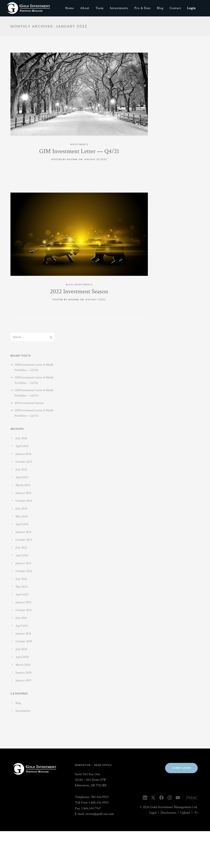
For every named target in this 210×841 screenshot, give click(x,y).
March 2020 (23, 665)
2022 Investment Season (79, 292)
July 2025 (21, 469)
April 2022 (22, 594)
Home (69, 8)
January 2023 (23, 563)
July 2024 (21, 509)
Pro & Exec (142, 8)
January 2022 (23, 602)
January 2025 (23, 493)
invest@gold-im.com (100, 814)
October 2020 (24, 641)
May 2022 (21, 587)
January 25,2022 (95, 159)
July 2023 (21, 548)
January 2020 (24, 673)
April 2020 (22, 657)
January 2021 (23, 633)
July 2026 (21, 438)
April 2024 (22, 524)
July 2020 (21, 649)
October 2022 (24, 571)
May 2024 (21, 516)
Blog (160, 8)
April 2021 (22, 626)
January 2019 (23, 680)
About (84, 8)
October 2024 (24, 501)
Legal (152, 812)
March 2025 (23, 485)
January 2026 (23, 454)
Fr (196, 812)
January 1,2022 (95, 299)
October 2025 (24, 462)
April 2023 (22, 555)
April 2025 (22, 477)
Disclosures (168, 812)
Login (191, 8)
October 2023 (24, 540)
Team (100, 8)
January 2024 (23, 532)
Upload (185, 812)
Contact (175, 8)
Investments (119, 8)
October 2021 (24, 610)
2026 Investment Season (29, 403)
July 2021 (21, 618)
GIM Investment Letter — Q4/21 (79, 151)
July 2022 (21, 579)
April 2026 (22, 446)
